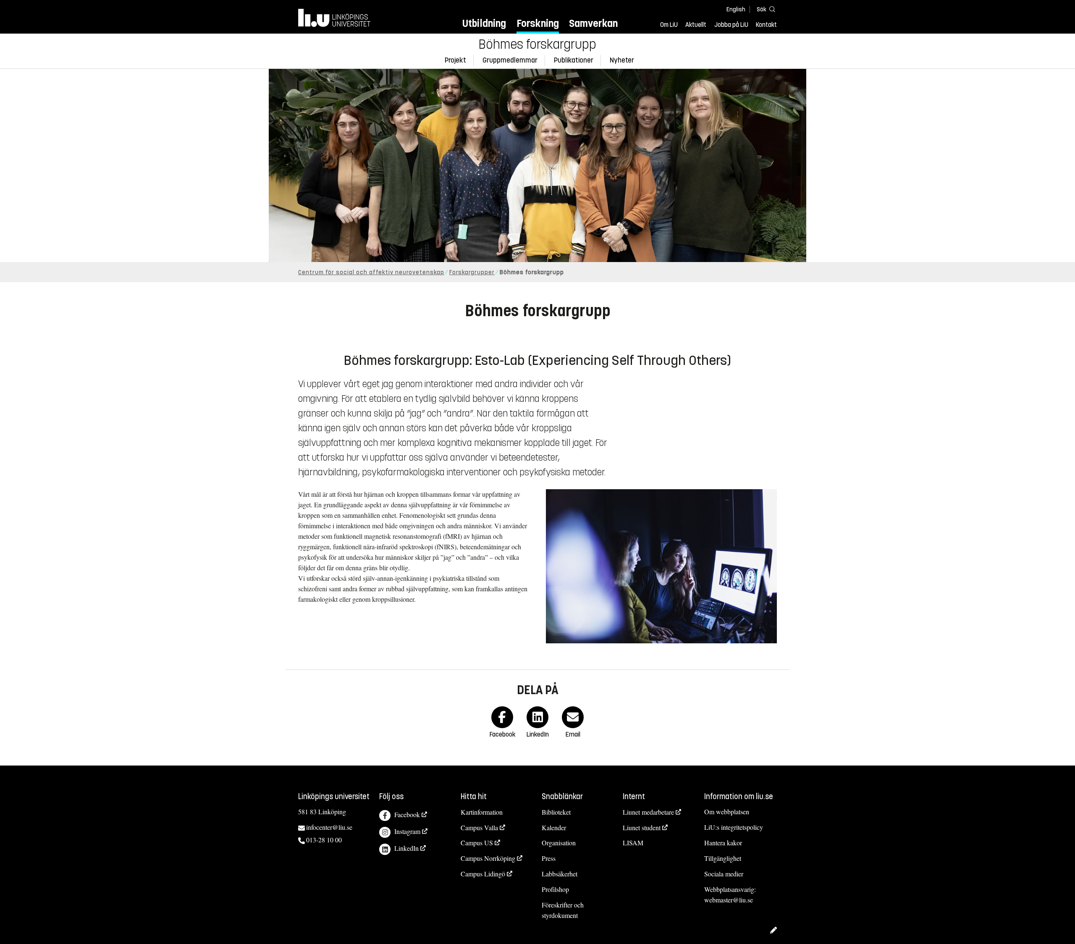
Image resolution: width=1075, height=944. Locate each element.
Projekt (455, 60)
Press (549, 858)
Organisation (559, 842)
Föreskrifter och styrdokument (563, 910)
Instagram (407, 831)
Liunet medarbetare (648, 812)
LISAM (633, 842)
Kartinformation (482, 812)
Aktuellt (695, 25)
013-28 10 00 (324, 839)
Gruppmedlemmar (510, 60)
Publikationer (573, 60)
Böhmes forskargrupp (537, 44)
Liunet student (642, 827)
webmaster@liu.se (728, 899)
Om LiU (669, 25)
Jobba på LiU (731, 25)
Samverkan (593, 23)
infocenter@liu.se (329, 827)
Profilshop (555, 889)
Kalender (554, 827)
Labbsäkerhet (559, 873)
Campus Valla (479, 827)
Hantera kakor (723, 842)
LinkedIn (406, 848)
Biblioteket (556, 812)
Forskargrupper (472, 272)
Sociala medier (723, 873)
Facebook (407, 814)
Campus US (477, 842)
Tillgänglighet (722, 858)
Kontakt (766, 25)
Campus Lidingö (483, 873)
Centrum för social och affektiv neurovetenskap (371, 272)
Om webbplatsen (726, 811)
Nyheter (622, 60)
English (735, 9)
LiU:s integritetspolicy (733, 827)
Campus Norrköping (488, 858)
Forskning (538, 23)
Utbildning (484, 23)
